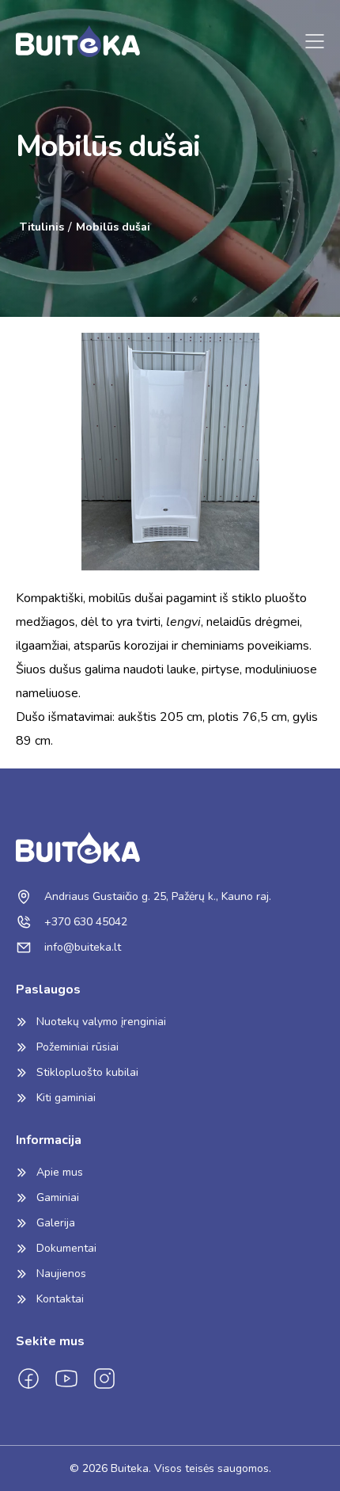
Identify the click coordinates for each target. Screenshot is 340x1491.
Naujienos (61, 1273)
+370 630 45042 (84, 921)
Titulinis (42, 227)
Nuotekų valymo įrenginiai (101, 1021)
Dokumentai (66, 1248)
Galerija (55, 1222)
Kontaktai (60, 1298)
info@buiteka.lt (81, 947)
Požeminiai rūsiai (77, 1046)
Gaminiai (57, 1197)
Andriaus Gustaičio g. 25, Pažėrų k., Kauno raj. (156, 896)
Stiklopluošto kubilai (87, 1072)
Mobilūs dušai (113, 227)
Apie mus (59, 1172)
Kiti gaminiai (66, 1097)
